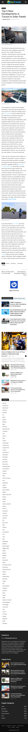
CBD (3, 438)
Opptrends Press (6, 19)
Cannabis (4, 431)
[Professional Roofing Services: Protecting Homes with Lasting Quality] (5, 390)
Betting (4, 422)
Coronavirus (5, 445)
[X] (6, 22)
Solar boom (13, 263)
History (4, 497)
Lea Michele (5, 532)
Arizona (7, 263)
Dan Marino (5, 452)
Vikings (4, 616)
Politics (4, 574)
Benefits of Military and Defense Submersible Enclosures (17, 374)
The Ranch (5, 607)
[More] (17, 22)
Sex (3, 583)
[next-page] (5, 328)
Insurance (5, 515)
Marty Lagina (5, 546)
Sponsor (4, 590)
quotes (3, 254)
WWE (3, 621)
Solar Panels (19, 263)
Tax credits (15, 223)
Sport (3, 593)
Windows (4, 618)
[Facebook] (3, 22)
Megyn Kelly (5, 548)
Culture (4, 450)
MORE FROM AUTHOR (19, 298)
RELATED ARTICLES (7, 298)
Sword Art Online (6, 600)
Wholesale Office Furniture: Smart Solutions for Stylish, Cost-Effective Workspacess (18, 366)
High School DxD (6, 494)
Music (4, 558)
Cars (3, 433)
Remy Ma (4, 579)
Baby (3, 417)
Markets (4, 543)
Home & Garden (6, 504)
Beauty (4, 419)
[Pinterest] (10, 22)
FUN (3, 480)
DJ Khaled (5, 457)
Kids (3, 525)
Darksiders (5, 454)
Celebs (4, 440)
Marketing (5, 541)
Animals (4, 412)
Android (4, 410)
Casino (4, 436)
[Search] (26, 2)
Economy (4, 459)
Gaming (4, 487)
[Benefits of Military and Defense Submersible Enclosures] (5, 374)
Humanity (5, 511)
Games (4, 485)
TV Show (4, 614)
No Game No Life (6, 565)
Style (3, 597)
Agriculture (5, 408)
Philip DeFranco (6, 569)
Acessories (5, 405)
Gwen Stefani (5, 490)
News (3, 562)
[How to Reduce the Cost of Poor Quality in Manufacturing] (14, 341)
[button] (2, 2)
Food (3, 476)
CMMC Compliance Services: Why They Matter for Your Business (18, 304)
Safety (4, 581)
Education (5, 461)
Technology (5, 604)
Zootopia (4, 623)
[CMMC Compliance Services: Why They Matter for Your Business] (5, 304)
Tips (3, 609)
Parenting (5, 567)
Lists (3, 536)
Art (3, 415)
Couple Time (5, 447)
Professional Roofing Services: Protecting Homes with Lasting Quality (18, 389)
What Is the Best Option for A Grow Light (8, 272)
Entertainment (6, 466)
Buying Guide (5, 429)
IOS (3, 520)
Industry (4, 513)
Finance (4, 473)
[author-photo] (14, 288)
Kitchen (4, 527)
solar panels (7, 113)
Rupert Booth (4, 356)
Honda (4, 506)
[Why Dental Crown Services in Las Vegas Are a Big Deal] (5, 382)
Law (3, 529)
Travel (4, 611)
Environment (5, 468)
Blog (3, 424)
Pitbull (4, 572)
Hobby (4, 499)
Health (4, 492)
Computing (5, 443)
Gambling (5, 483)
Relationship (5, 576)
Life (3, 534)
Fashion (4, 471)
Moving (4, 555)
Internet (4, 518)
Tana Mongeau (6, 602)
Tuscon (3, 265)
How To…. (4, 508)
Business (8, 5)
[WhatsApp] (13, 22)
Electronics (5, 464)
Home (3, 5)
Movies (4, 553)
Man (3, 539)
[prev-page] (3, 328)
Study (3, 595)
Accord (4, 403)
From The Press (6, 478)
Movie (4, 550)
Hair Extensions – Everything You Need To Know (20, 273)
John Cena (5, 522)
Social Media (5, 586)
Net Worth (5, 560)
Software (4, 588)
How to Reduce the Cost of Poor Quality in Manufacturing (13, 353)
